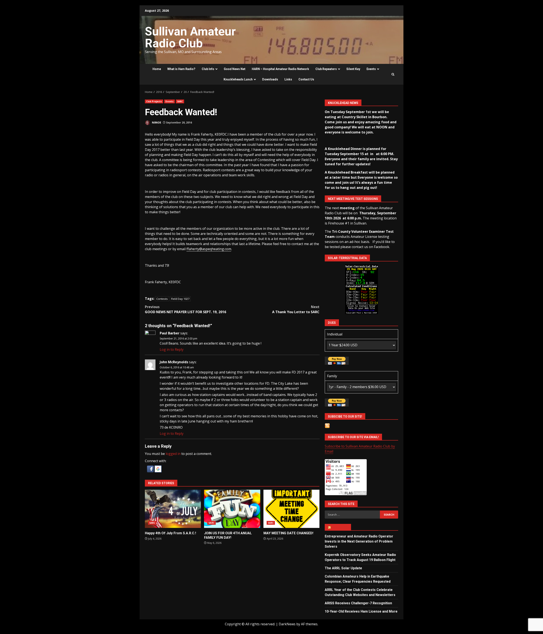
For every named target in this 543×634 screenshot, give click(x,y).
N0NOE (156, 122)
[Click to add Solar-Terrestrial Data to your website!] (361, 289)
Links (288, 79)
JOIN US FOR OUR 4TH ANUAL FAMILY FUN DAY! (232, 509)
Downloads (270, 79)
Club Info (208, 69)
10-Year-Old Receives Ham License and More (361, 611)
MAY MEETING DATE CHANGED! (291, 509)
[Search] (393, 74)
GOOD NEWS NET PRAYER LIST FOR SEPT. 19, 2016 (185, 309)
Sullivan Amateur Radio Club (190, 37)
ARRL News (340, 527)
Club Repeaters (326, 69)
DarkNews (287, 624)
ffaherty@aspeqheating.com (208, 249)
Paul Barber (169, 333)
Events (371, 69)
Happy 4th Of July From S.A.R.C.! (173, 509)
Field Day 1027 (180, 299)
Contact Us (306, 79)
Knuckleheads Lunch (238, 79)
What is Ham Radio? (181, 69)
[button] (151, 468)
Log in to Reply (171, 349)
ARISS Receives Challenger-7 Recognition (358, 603)
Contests (162, 299)
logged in (173, 453)
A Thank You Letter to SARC (295, 309)
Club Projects (154, 101)
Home (157, 69)
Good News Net (234, 69)
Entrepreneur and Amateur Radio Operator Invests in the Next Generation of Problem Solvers (359, 541)
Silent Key (353, 69)
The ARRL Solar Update (343, 568)
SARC (180, 101)
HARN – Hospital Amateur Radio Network (280, 69)
